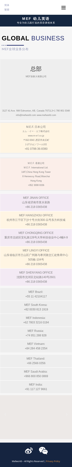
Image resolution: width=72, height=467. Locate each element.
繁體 (6, 9)
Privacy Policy (53, 461)
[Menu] (63, 7)
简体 (6, 5)
